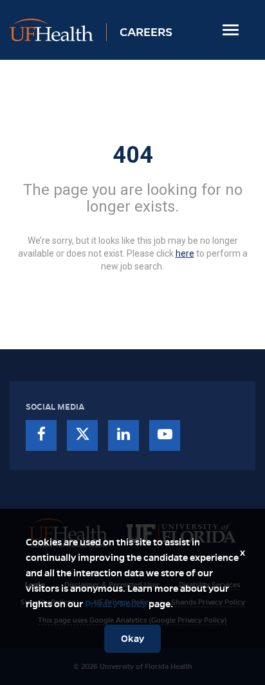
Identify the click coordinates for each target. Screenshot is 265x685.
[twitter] (82, 435)
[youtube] (164, 435)
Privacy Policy (116, 604)
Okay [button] (132, 638)
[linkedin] (123, 435)
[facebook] (41, 435)
